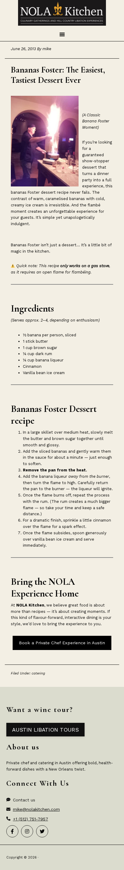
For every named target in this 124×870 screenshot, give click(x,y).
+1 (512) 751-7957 (30, 819)
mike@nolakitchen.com (36, 809)
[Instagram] (27, 831)
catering (38, 673)
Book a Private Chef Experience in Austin (62, 642)
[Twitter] (42, 831)
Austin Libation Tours (45, 729)
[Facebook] (12, 831)
